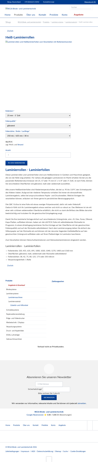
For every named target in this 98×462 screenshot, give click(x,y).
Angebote (62, 425)
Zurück (10, 31)
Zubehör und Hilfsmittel (19, 305)
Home (7, 425)
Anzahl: (8, 150)
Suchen (90, 7)
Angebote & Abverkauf (16, 285)
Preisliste (45, 425)
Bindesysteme (11, 289)
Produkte (46, 22)
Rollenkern (9, 111)
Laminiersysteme (57, 22)
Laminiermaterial (71, 22)
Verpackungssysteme (14, 327)
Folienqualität (10, 121)
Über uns (26, 425)
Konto (53, 425)
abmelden (82, 403)
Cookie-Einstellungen (78, 451)
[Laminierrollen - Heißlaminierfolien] (38, 73)
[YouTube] (89, 425)
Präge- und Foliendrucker (15, 318)
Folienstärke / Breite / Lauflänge (17, 131)
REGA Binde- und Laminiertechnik (29, 22)
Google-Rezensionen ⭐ (37, 415)
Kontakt (35, 425)
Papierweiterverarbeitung (15, 314)
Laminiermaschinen (15, 297)
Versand (20, 145)
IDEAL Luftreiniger (13, 335)
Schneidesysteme (12, 310)
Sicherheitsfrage (35, 389)
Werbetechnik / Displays (15, 322)
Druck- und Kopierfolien (15, 331)
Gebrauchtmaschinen (14, 339)
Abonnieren (49, 398)
